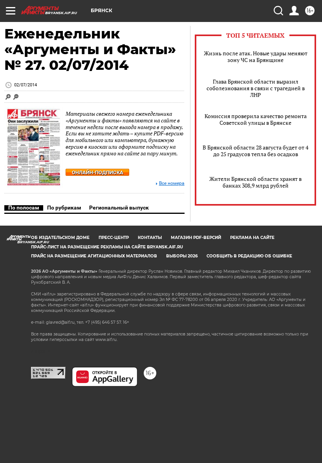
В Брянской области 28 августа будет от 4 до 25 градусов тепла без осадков (255, 150)
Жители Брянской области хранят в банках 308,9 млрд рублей (255, 182)
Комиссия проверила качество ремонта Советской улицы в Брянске (256, 119)
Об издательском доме (60, 237)
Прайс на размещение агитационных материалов (94, 256)
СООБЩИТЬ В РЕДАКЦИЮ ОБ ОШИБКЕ (249, 256)
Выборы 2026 (182, 256)
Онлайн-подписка (97, 172)
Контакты (150, 237)
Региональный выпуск (119, 207)
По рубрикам (64, 207)
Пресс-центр (114, 237)
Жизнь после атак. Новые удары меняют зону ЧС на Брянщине (255, 56)
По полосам (23, 207)
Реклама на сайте (252, 237)
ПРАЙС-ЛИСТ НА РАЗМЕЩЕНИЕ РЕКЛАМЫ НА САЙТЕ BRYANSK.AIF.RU (107, 247)
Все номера (172, 183)
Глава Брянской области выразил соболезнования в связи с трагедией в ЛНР (256, 88)
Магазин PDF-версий (196, 237)
